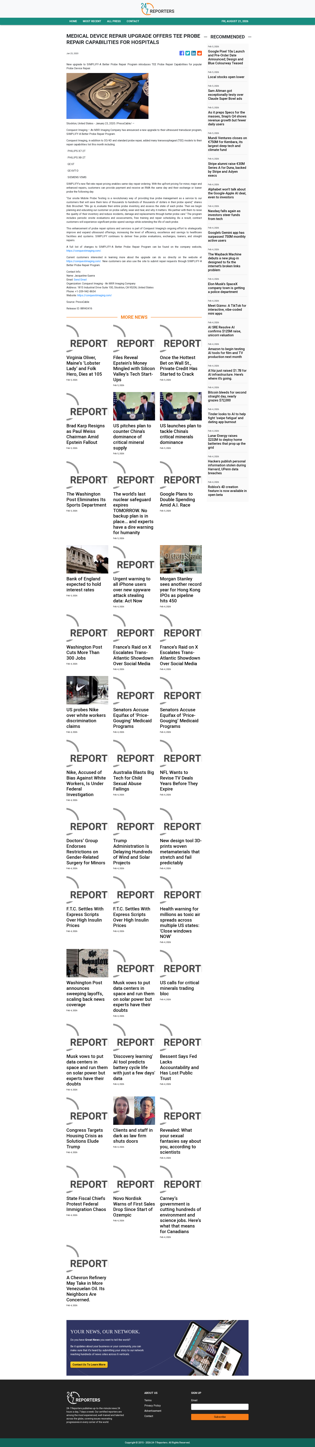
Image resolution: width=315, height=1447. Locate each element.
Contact (148, 1416)
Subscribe (220, 1416)
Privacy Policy (152, 1405)
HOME (73, 21)
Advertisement (152, 1410)
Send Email (80, 279)
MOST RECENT (92, 21)
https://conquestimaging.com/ (94, 295)
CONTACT (133, 21)
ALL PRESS (114, 21)
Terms (148, 1400)
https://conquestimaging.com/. (84, 250)
